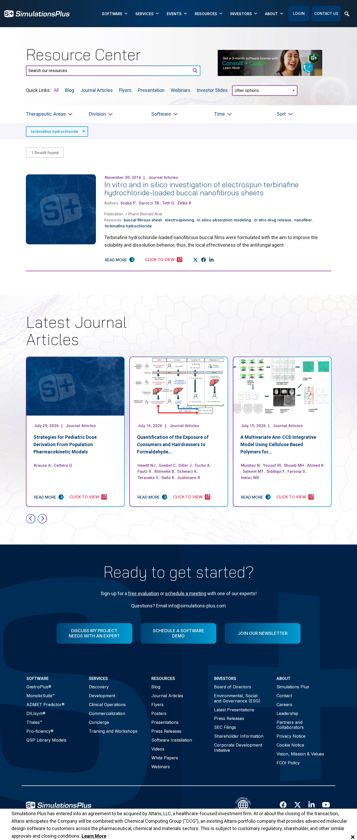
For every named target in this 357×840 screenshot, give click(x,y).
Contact (284, 695)
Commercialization (107, 713)
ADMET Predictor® (45, 704)
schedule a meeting (185, 593)
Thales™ (34, 722)
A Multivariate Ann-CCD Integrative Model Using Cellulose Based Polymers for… (278, 444)
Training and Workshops (113, 731)
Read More (116, 259)
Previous (30, 518)
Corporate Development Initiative (238, 747)
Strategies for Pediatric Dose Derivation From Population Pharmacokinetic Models (65, 444)
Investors (241, 13)
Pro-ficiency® (40, 731)
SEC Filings (225, 727)
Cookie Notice (290, 745)
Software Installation (171, 740)
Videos (157, 749)
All (56, 90)
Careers (284, 704)
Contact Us (326, 13)
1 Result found (45, 152)
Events (174, 13)
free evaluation (143, 593)
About (271, 13)
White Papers (164, 757)
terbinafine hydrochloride (54, 131)
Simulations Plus (293, 686)
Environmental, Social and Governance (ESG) (237, 698)
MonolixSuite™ (40, 695)
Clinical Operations (107, 704)
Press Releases (166, 731)
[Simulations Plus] (37, 13)
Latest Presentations (234, 709)
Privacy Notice (291, 736)
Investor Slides (212, 90)
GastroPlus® (38, 686)
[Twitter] (195, 260)
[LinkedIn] (211, 260)
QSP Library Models (46, 740)
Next (42, 518)
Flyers (125, 90)
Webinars (181, 90)
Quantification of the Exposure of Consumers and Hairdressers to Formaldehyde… (173, 444)
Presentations (165, 722)
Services (144, 13)
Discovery (99, 686)
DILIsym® (35, 713)
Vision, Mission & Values (300, 753)
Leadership (287, 713)
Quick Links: (38, 90)
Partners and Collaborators (290, 725)
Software (112, 13)
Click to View (160, 259)
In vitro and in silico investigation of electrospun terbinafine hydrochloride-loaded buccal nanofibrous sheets (201, 188)
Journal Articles (96, 90)
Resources (206, 13)
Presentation (151, 90)
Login (299, 13)
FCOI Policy (288, 762)
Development (102, 695)
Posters (158, 713)
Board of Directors (232, 686)
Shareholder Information (238, 736)
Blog (69, 90)
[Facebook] (203, 260)
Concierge (99, 722)
